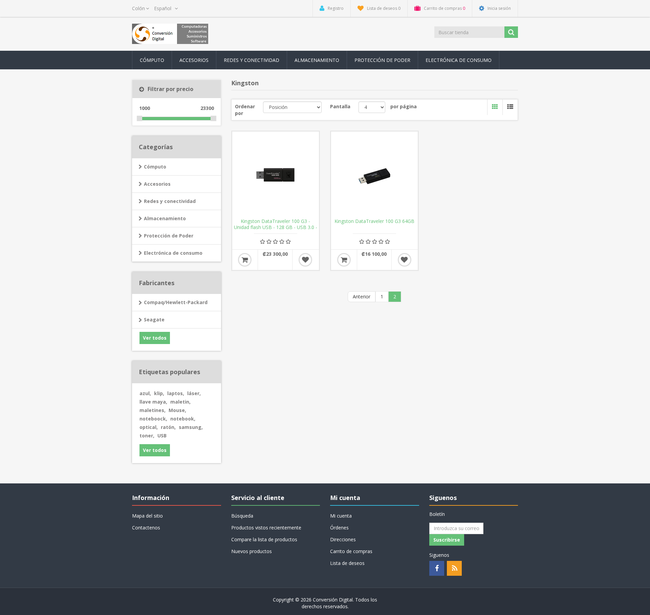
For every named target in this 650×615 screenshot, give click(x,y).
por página (403, 106)
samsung (191, 427)
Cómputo (155, 166)
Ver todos (155, 338)
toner (146, 435)
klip (159, 393)
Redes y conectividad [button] (251, 60)
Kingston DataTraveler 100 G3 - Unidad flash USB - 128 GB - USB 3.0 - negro (275, 227)
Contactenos (146, 527)
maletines (152, 410)
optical (148, 427)
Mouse (177, 410)
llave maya (153, 401)
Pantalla (340, 106)
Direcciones (343, 539)
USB (162, 435)
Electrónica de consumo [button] (459, 60)
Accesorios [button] (194, 60)
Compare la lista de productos (264, 539)
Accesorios (157, 184)
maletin (180, 401)
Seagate (154, 319)
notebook (182, 418)
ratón (168, 427)
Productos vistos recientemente (266, 527)
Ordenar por (245, 109)
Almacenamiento (165, 218)
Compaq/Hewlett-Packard (176, 302)
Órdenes (339, 527)
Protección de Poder (382, 60)
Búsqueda (242, 515)
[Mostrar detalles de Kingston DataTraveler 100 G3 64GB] (374, 175)
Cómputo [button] (152, 60)
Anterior (361, 296)
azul (145, 393)
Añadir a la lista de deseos (305, 260)
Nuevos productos (251, 551)
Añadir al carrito (245, 260)
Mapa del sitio (147, 515)
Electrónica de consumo (173, 253)
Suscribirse (446, 540)
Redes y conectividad (170, 201)
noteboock (153, 418)
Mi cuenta (341, 515)
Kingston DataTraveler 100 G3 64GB (374, 221)
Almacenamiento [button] (317, 60)
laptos (175, 393)
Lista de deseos (347, 563)
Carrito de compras (351, 551)
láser (194, 393)
